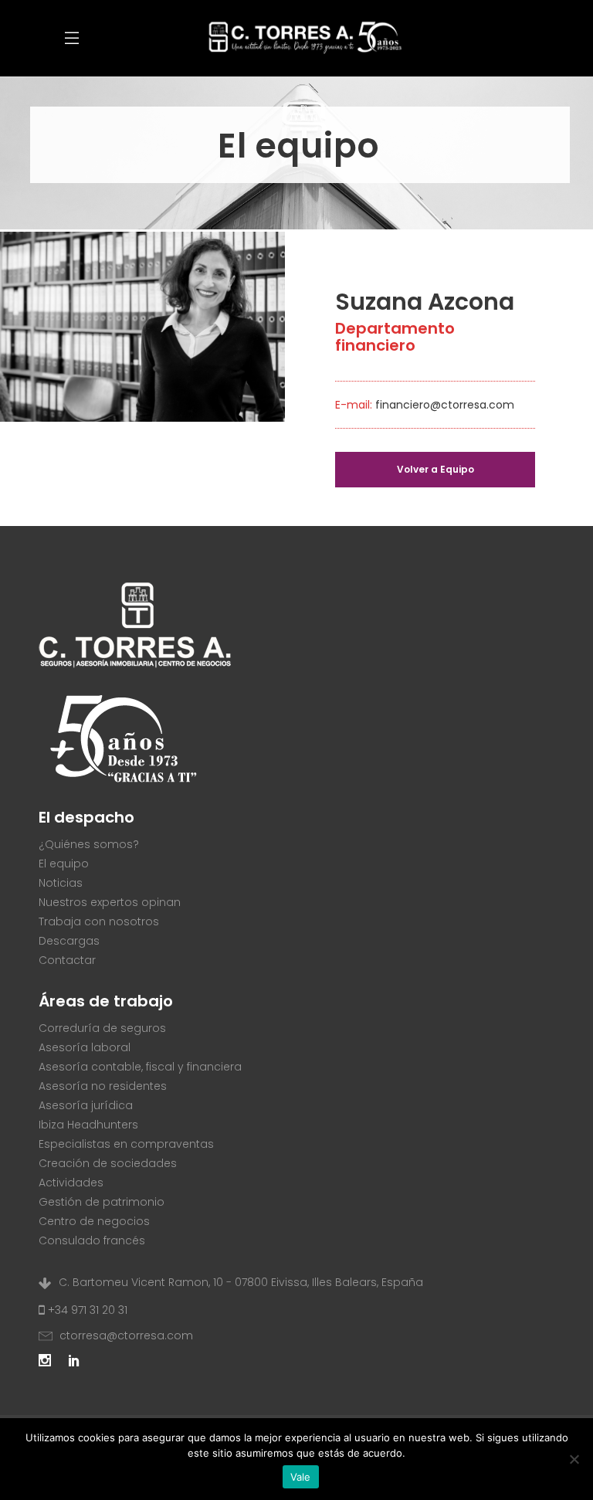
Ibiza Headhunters (88, 1124)
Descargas (69, 941)
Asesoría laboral (84, 1047)
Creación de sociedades (108, 1163)
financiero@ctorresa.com (444, 404)
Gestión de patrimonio (101, 1202)
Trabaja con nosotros (99, 921)
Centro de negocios (94, 1221)
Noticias (61, 883)
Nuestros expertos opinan (110, 902)
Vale (300, 1477)
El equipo (64, 863)
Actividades (71, 1182)
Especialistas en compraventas (126, 1144)
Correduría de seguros (102, 1028)
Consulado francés (92, 1240)
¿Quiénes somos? (89, 844)
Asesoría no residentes (103, 1086)
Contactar (67, 960)
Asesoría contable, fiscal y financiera (140, 1066)
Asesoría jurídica (86, 1105)
